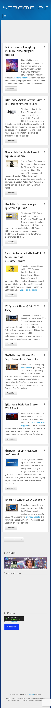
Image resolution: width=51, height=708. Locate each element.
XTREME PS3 (14, 622)
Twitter (27, 13)
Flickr (23, 13)
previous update (33, 517)
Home (8, 698)
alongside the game (28, 290)
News (13, 698)
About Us (24, 700)
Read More (11, 89)
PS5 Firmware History (13, 700)
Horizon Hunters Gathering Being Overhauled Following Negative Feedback (20, 51)
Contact (31, 700)
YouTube (30, 13)
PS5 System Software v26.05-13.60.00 (23, 499)
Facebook (17, 13)
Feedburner (20, 13)
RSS (33, 13)
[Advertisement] (25, 30)
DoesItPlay (26, 367)
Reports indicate (21, 78)
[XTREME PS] (25, 6)
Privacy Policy (39, 700)
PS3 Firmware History (23, 698)
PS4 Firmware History (38, 698)
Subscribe (11, 627)
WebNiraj (31, 694)
